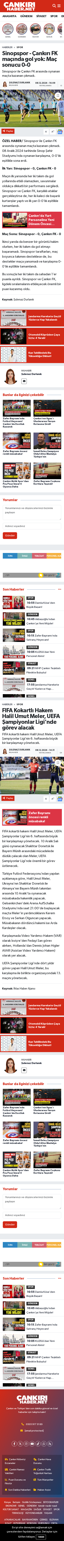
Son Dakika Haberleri (19, 1490)
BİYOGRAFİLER (50, 1502)
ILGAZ (8, 1523)
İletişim (16, 1502)
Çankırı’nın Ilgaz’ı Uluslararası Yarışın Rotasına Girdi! (44, 421)
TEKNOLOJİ (17, 1513)
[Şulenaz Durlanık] (11, 376)
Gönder (10, 535)
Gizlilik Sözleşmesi (31, 1502)
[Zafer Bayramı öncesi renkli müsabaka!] (17, 440)
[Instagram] (26, 1443)
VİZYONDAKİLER (33, 1513)
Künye (7, 1502)
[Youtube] (32, 1443)
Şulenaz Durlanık (31, 374)
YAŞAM (48, 1513)
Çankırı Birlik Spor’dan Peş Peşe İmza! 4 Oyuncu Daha (16, 484)
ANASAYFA (9, 16)
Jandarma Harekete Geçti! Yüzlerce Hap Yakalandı (42, 687)
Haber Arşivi (44, 1490)
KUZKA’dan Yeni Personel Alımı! (40, 654)
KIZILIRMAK (19, 1523)
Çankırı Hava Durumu (42, 1461)
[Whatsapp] (44, 1443)
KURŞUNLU (43, 1523)
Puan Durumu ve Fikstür (15, 1482)
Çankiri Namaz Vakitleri (15, 1471)
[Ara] (54, 6)
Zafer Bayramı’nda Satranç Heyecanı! (41, 637)
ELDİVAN (54, 1519)
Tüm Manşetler (45, 1480)
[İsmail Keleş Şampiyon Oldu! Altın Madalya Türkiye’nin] (47, 440)
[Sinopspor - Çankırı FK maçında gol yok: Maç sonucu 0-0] (32, 108)
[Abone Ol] (60, 131)
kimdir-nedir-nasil (47, 1506)
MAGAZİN (26, 1509)
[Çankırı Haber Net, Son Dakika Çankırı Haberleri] (19, 6)
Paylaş (9, 131)
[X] (20, 1443)
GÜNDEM (26, 16)
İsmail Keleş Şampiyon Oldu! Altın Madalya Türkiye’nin (46, 454)
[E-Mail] (24, 381)
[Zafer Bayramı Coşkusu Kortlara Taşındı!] (47, 470)
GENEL (31, 680)
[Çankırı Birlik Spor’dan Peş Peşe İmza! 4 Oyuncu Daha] (17, 470)
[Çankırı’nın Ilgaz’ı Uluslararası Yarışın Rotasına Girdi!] (47, 408)
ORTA (54, 1523)
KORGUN (31, 1523)
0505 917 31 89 (34, 1424)
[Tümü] (59, 589)
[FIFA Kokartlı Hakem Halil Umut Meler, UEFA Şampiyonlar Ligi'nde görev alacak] (32, 775)
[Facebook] (14, 1443)
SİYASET (41, 16)
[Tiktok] (38, 1443)
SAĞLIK (37, 1509)
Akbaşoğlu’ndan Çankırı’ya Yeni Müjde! (40, 621)
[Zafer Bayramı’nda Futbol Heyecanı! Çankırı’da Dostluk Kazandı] (17, 408)
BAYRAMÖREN (30, 1519)
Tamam (41, 1537)
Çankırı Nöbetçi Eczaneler (15, 1461)
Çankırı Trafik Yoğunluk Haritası (42, 1471)
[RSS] (50, 1443)
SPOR (54, 16)
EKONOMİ (11, 1506)
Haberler (7, 47)
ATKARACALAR (12, 1519)
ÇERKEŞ (44, 1519)
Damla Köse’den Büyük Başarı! (40, 605)
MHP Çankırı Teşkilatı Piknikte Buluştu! (43, 670)
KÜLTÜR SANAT (11, 1509)
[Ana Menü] (59, 6)
